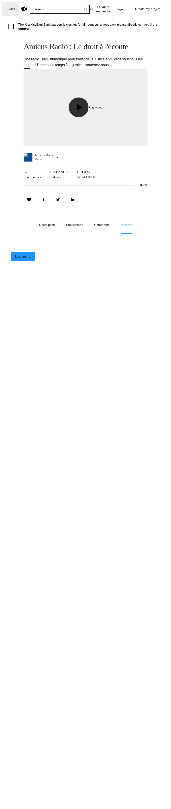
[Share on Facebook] (43, 199)
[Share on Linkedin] (72, 199)
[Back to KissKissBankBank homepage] (24, 9)
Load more (23, 256)
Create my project (147, 9)
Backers (126, 225)
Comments (102, 225)
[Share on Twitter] (58, 199)
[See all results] (85, 9)
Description (47, 225)
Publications (74, 225)
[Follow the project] (29, 199)
